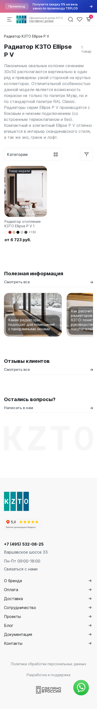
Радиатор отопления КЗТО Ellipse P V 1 (22, 223)
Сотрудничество (20, 607)
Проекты (12, 616)
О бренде (13, 580)
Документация (18, 634)
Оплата (11, 589)
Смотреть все (17, 282)
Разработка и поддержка (48, 675)
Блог (8, 625)
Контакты (13, 643)
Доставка (13, 598)
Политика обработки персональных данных (48, 664)
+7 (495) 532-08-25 (24, 544)
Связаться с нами (21, 569)
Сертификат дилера (41, 20)
